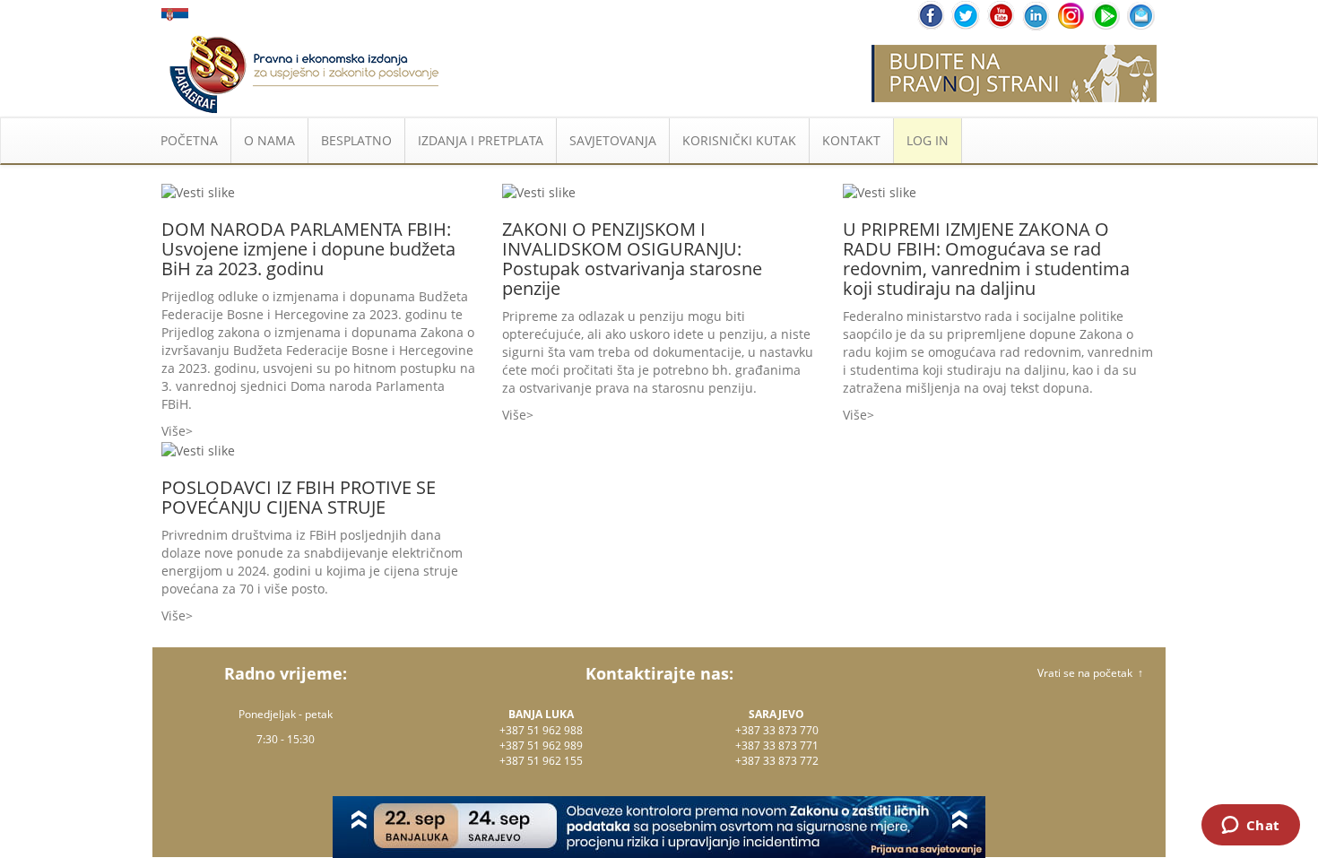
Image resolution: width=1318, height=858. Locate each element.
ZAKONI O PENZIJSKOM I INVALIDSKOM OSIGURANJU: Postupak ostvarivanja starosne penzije (632, 258)
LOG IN (927, 140)
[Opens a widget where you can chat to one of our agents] (1250, 826)
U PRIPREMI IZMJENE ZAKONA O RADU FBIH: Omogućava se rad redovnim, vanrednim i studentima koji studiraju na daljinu (986, 258)
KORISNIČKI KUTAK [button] (739, 140)
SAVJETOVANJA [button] (612, 140)
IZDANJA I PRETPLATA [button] (480, 140)
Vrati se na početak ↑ (1090, 672)
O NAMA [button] (269, 140)
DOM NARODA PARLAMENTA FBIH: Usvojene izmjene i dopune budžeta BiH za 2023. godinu (308, 249)
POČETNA (189, 140)
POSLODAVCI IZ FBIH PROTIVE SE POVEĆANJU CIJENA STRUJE (298, 497)
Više (173, 430)
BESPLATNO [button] (356, 140)
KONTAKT (851, 140)
